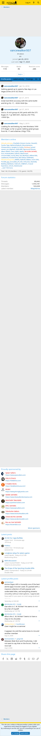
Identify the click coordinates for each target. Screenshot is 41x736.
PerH (12, 151)
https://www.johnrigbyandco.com (16, 492)
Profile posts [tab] (6, 79)
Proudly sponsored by (11, 469)
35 (19, 69)
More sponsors (34, 528)
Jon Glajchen (11, 149)
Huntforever (20, 624)
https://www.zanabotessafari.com (16, 519)
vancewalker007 (11, 86)
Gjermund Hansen (29, 149)
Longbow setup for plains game (17, 553)
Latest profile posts (9, 578)
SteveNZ (34, 143)
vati (20, 155)
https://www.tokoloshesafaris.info (16, 513)
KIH (21, 162)
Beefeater (10, 164)
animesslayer (9, 582)
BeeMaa (4, 164)
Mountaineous (27, 145)
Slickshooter (18, 166)
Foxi (2, 153)
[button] (3, 2)
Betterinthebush (16, 145)
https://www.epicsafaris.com (15, 508)
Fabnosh (17, 164)
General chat (9, 550)
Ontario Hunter (25, 143)
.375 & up (8, 542)
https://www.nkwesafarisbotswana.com (18, 497)
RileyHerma (35, 188)
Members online (8, 139)
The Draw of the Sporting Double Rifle (19, 568)
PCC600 (3, 162)
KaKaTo (17, 153)
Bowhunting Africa (11, 557)
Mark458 (34, 162)
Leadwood (4, 158)
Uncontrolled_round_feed (10, 155)
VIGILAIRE (19, 149)
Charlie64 (16, 143)
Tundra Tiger (5, 145)
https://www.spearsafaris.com (15, 475)
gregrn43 (20, 639)
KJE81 (17, 151)
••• (39, 601)
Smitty (21, 147)
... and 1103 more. (7, 168)
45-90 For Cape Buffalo (14, 538)
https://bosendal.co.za (13, 524)
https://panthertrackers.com (15, 502)
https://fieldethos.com (13, 481)
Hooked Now (13, 158)
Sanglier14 (14, 147)
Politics (7, 545)
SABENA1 (24, 164)
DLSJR (19, 604)
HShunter (26, 162)
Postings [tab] (29, 79)
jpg (8, 162)
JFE (18, 162)
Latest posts (6, 534)
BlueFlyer (26, 155)
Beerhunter (24, 153)
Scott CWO (35, 160)
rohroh (11, 166)
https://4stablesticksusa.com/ (15, 486)
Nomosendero (9, 639)
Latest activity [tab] (18, 79)
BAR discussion (11, 560)
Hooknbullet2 (9, 153)
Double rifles (9, 572)
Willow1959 (33, 155)
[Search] (38, 2)
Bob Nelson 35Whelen (26, 158)
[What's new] (34, 2)
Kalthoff (23, 160)
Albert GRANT (5, 151)
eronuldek (13, 162)
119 (5, 69)
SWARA (17, 160)
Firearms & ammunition (13, 565)
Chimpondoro (6, 147)
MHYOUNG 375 (10, 604)
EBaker (28, 160)
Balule (22, 151)
